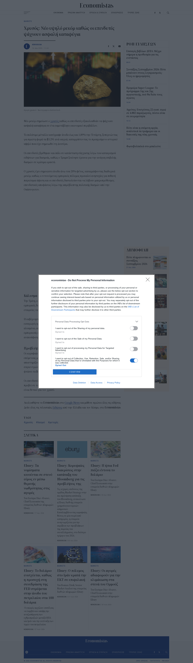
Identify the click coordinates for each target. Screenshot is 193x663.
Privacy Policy (113, 382)
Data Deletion (79, 382)
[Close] (149, 280)
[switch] (134, 328)
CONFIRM (74, 372)
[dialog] (96, 331)
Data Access (96, 382)
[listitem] (96, 321)
